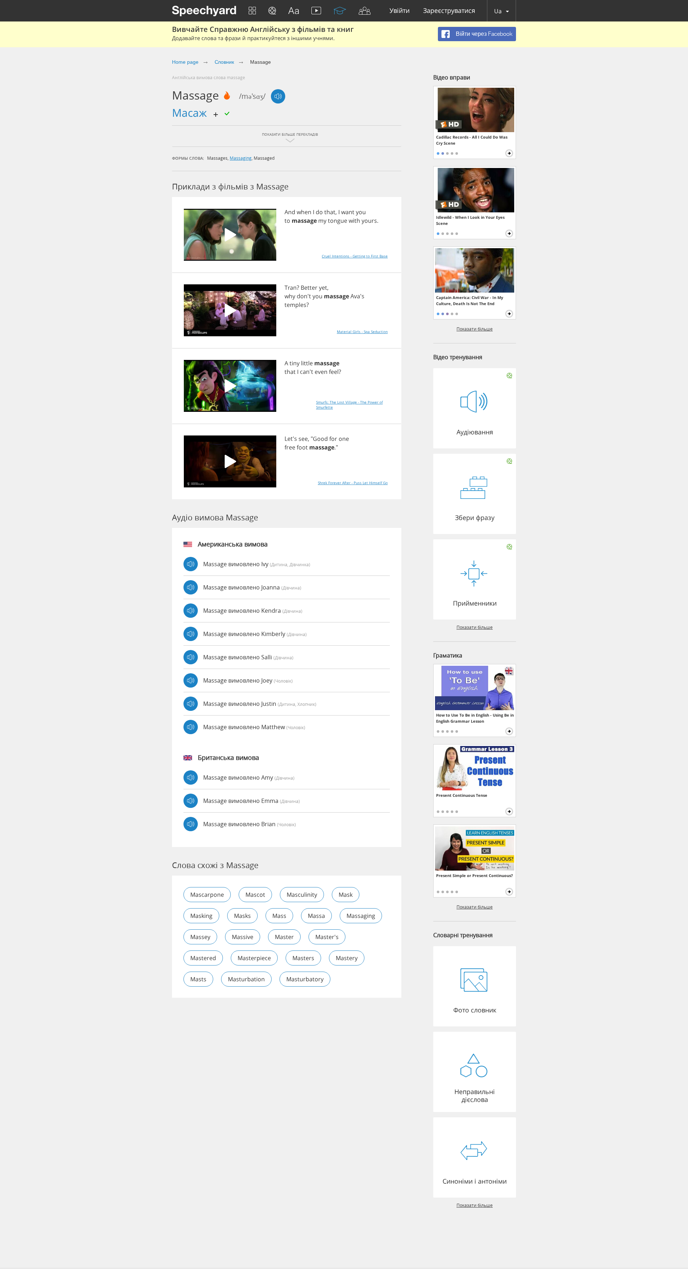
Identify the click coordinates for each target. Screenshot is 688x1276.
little (307, 363)
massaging (241, 158)
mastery (347, 958)
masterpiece (254, 958)
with (354, 221)
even (321, 372)
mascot (255, 895)
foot (302, 447)
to (287, 221)
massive (242, 937)
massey (200, 937)
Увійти (400, 11)
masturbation (246, 979)
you (361, 212)
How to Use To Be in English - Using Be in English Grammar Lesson (475, 718)
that (329, 212)
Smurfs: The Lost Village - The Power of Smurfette (349, 405)
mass (279, 916)
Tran (291, 288)
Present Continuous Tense (461, 795)
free (290, 447)
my (322, 221)
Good (320, 439)
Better (309, 288)
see (303, 439)
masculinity (302, 895)
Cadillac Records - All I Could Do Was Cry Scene (471, 140)
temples (295, 305)
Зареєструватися (449, 11)
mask (346, 895)
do (319, 212)
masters (303, 958)
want (347, 212)
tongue (337, 221)
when (304, 212)
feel (334, 372)
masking (201, 916)
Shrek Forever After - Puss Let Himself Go (353, 482)
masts (198, 979)
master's (327, 937)
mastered (203, 958)
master (284, 937)
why (290, 296)
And (290, 212)
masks (242, 916)
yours (369, 221)
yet (323, 288)
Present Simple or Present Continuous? (474, 875)
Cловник (224, 62)
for (333, 439)
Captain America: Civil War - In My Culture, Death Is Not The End (469, 300)
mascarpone (207, 895)
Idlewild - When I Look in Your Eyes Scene (470, 220)
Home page (185, 62)
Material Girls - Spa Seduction (362, 331)
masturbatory (305, 979)
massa (316, 916)
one (344, 439)
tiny (295, 363)
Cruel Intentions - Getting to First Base (355, 256)
